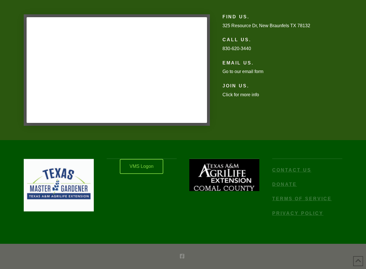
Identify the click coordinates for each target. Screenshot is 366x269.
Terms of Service (302, 198)
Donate (284, 184)
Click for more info (240, 94)
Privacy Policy (297, 213)
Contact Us (291, 170)
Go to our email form (242, 71)
